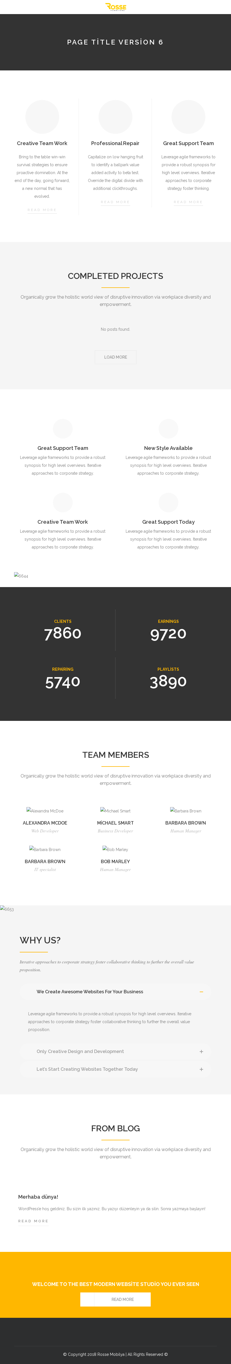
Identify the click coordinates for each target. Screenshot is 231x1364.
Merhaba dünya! (38, 1197)
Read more (42, 210)
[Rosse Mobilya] (115, 7)
